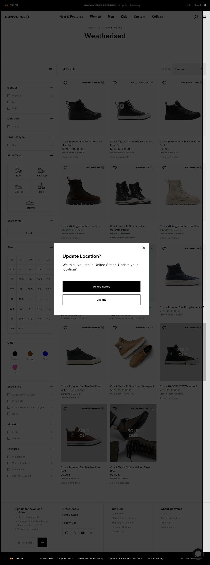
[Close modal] (145, 247)
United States (101, 286)
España (101, 300)
